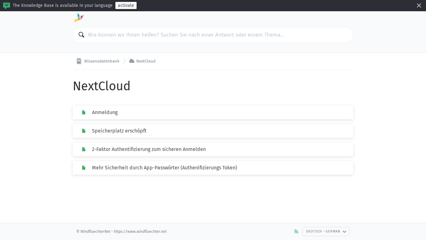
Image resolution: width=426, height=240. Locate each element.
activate (126, 5)
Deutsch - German (323, 231)
